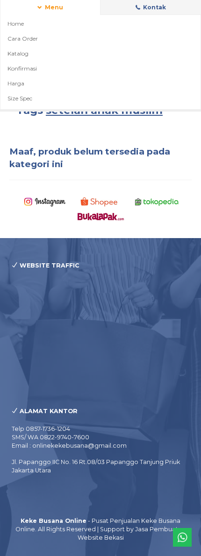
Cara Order (22, 38)
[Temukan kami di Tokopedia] (156, 201)
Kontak (154, 7)
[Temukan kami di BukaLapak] (100, 215)
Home (15, 23)
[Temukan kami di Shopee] (100, 201)
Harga (15, 83)
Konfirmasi (22, 68)
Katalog (18, 53)
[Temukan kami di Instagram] (44, 201)
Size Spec (19, 98)
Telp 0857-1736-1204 (41, 428)
